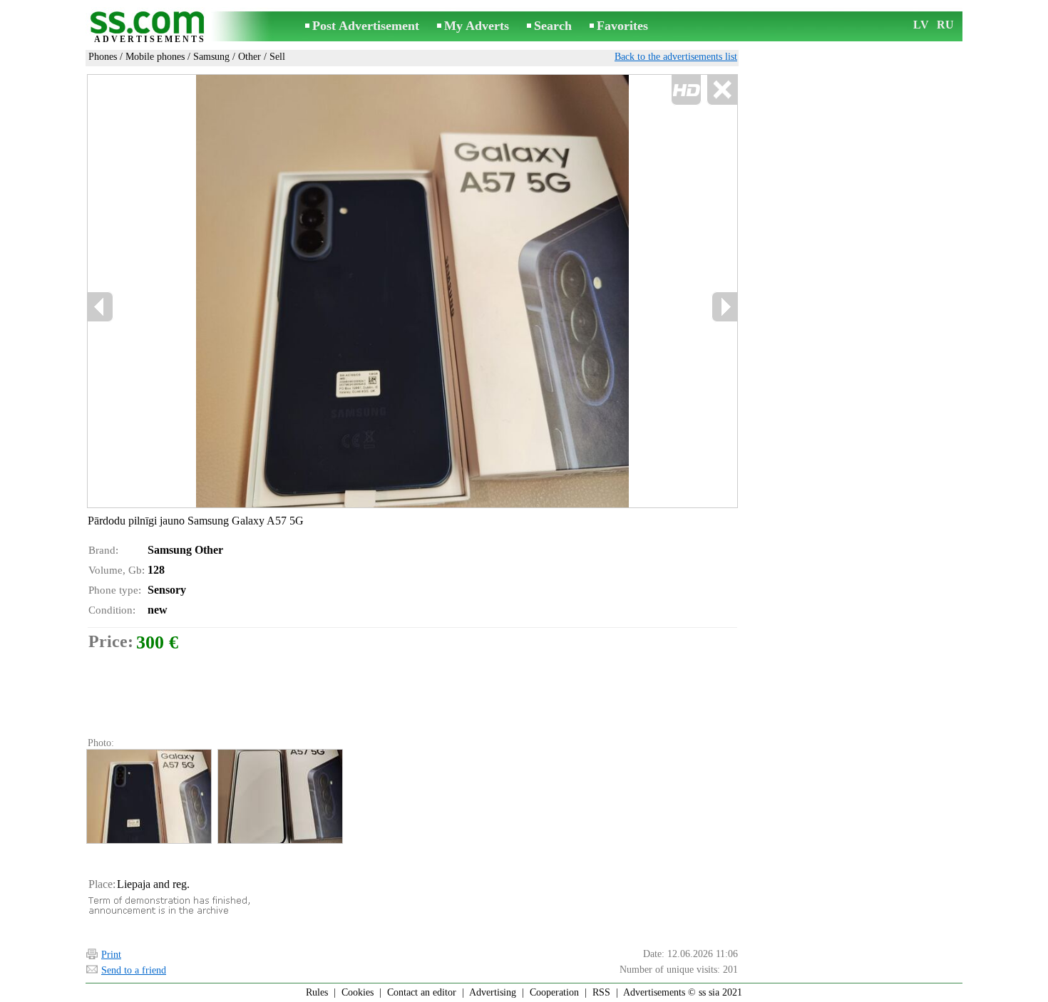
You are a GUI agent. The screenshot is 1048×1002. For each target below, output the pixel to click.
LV (921, 25)
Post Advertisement (365, 26)
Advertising (492, 992)
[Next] (724, 306)
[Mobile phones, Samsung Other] (148, 796)
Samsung (211, 56)
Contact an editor (421, 992)
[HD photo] (412, 291)
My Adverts (476, 26)
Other (249, 56)
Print (111, 954)
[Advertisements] (150, 27)
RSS (601, 992)
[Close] (722, 90)
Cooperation (554, 992)
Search (553, 26)
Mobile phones (155, 56)
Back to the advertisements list (676, 56)
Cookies (357, 992)
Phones (102, 56)
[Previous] (239, 291)
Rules (317, 992)
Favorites (622, 26)
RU (945, 25)
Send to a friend (133, 970)
